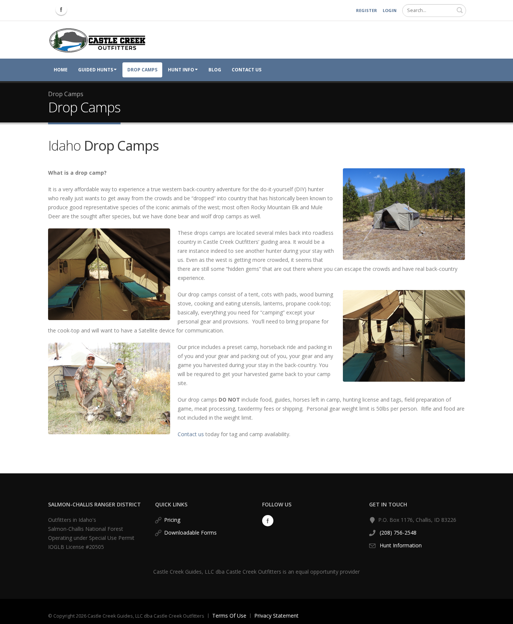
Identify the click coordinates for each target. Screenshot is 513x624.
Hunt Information (401, 545)
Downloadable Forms (190, 532)
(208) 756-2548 (397, 532)
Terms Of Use (229, 615)
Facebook (267, 520)
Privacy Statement (276, 615)
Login (390, 10)
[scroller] (500, 615)
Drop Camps (142, 69)
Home (61, 69)
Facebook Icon (61, 9)
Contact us (191, 434)
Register (366, 10)
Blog (214, 69)
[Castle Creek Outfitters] (97, 39)
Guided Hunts (95, 69)
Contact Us (246, 69)
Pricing (172, 519)
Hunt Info (181, 69)
